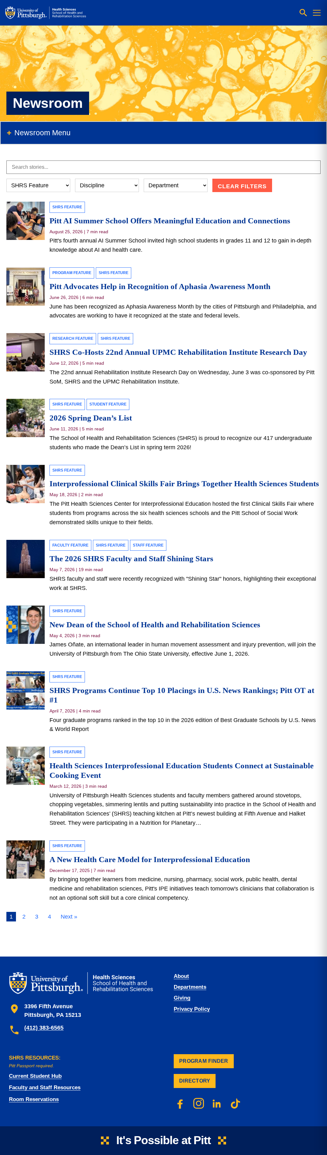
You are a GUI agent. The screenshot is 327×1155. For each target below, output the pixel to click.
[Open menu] (317, 13)
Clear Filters (242, 186)
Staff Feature (148, 545)
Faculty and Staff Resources (44, 1087)
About (181, 976)
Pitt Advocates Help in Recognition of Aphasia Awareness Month (159, 286)
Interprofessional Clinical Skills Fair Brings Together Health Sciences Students (184, 483)
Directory (194, 1081)
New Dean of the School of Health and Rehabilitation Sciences (154, 624)
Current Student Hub (35, 1076)
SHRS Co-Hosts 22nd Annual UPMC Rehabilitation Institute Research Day (178, 352)
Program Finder (203, 1061)
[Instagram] (198, 1103)
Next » (69, 916)
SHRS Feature (67, 207)
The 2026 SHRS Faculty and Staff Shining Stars (131, 558)
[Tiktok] (235, 1103)
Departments (190, 987)
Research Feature (72, 338)
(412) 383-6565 (44, 1028)
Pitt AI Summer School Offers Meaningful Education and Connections (169, 220)
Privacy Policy (192, 1009)
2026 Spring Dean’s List (90, 418)
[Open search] (303, 13)
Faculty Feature (70, 545)
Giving (182, 998)
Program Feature (71, 273)
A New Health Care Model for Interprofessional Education (149, 859)
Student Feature (107, 404)
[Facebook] (180, 1103)
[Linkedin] (217, 1103)
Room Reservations (34, 1099)
